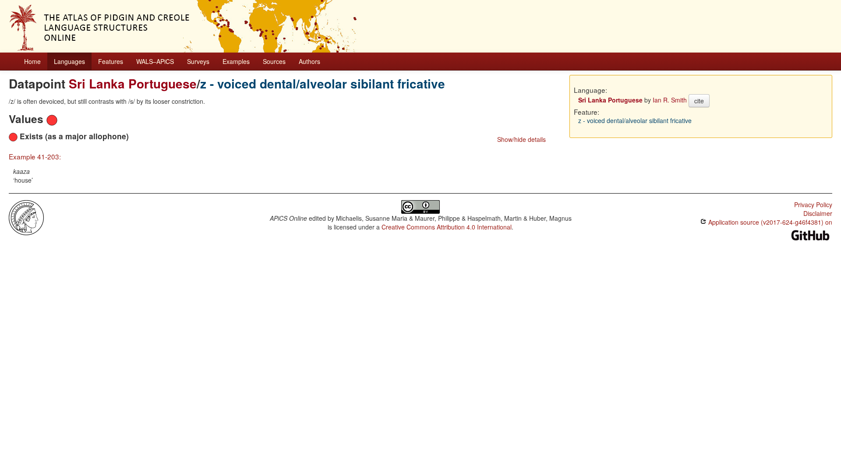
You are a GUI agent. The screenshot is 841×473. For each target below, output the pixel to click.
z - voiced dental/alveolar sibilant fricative (322, 83)
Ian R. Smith (670, 99)
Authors (309, 61)
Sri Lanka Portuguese (133, 83)
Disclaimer (817, 213)
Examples (236, 61)
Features (110, 61)
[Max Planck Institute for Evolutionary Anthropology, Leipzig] (26, 216)
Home (32, 61)
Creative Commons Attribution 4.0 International (447, 226)
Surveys (198, 61)
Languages (69, 61)
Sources (274, 61)
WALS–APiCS (155, 61)
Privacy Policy (813, 204)
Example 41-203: (35, 156)
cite (699, 100)
